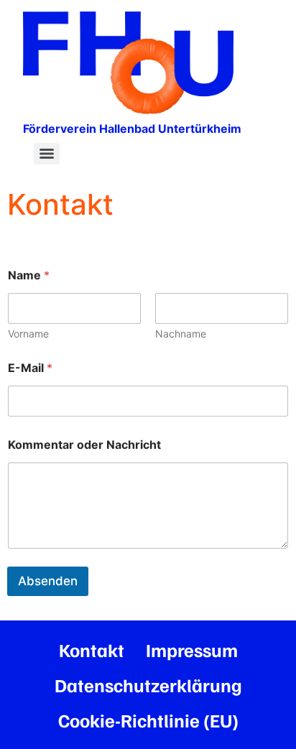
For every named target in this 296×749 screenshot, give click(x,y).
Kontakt (91, 649)
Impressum (192, 649)
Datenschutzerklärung (148, 685)
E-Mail (30, 368)
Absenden (48, 581)
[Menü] (47, 153)
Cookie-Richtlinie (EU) (148, 720)
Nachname (180, 333)
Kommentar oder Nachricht (84, 445)
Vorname (28, 333)
